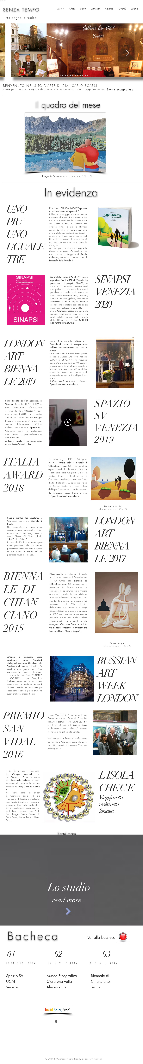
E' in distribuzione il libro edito (23, 771)
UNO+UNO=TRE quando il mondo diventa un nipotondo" (68, 210)
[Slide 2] (60, 75)
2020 (103, 304)
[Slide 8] (75, 75)
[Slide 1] (57, 75)
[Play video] (67, 422)
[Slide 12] (82, 75)
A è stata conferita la (68, 381)
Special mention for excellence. (64, 384)
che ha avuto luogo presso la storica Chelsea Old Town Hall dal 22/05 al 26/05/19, (68, 356)
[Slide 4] (65, 75)
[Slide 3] (62, 75)
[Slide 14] (87, 75)
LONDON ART (24, 350)
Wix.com (98, 1058)
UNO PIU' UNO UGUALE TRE (25, 234)
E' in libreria (55, 208)
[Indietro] (15, 53)
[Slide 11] (55, 75)
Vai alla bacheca (101, 937)
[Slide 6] (72, 75)
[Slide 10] (80, 75)
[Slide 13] (85, 75)
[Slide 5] (67, 75)
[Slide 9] (77, 75)
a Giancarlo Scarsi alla (24, 520)
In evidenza (71, 192)
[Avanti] (127, 53)
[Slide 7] (70, 75)
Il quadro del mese (67, 104)
